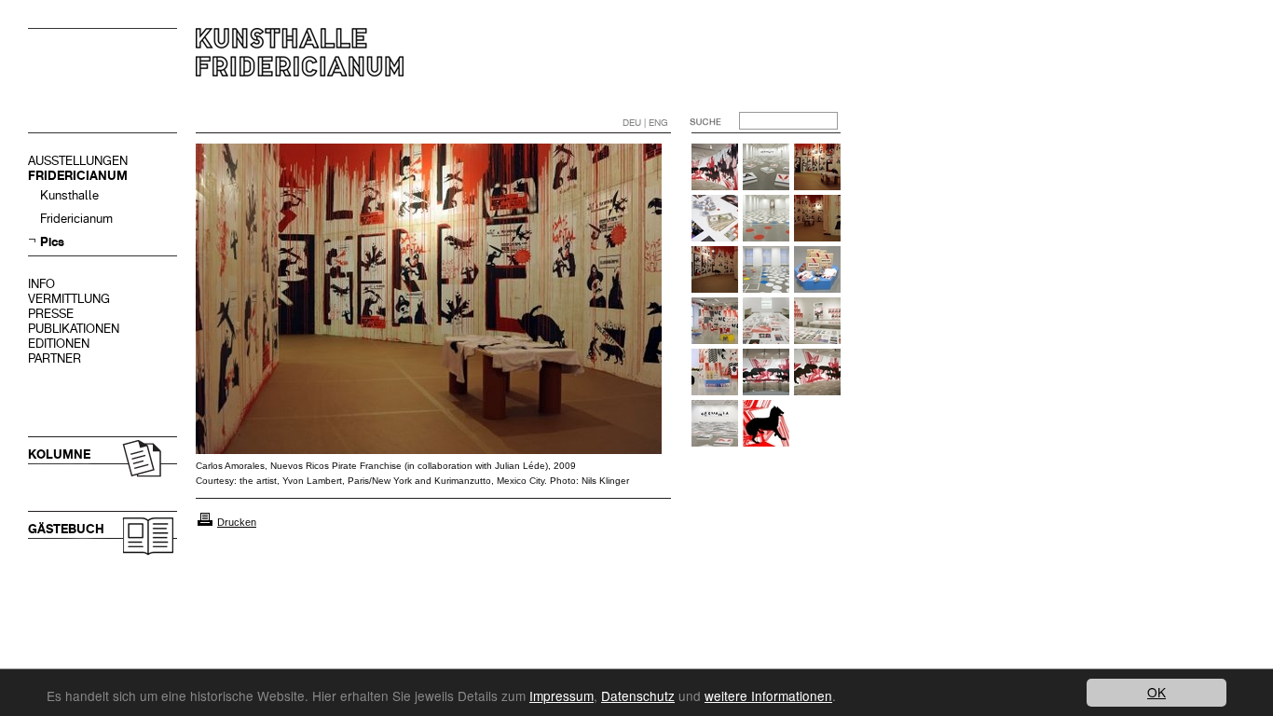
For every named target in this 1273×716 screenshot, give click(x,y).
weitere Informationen (768, 695)
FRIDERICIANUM (78, 176)
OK (1156, 691)
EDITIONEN (58, 344)
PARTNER (54, 358)
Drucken (236, 522)
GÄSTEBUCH (66, 529)
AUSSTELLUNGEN (78, 161)
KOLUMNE (59, 454)
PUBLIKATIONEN (73, 329)
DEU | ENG (645, 122)
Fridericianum (76, 219)
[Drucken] (205, 522)
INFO (41, 284)
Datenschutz (638, 695)
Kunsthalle (69, 195)
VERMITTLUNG (69, 299)
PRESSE (51, 314)
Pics (52, 242)
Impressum (561, 695)
